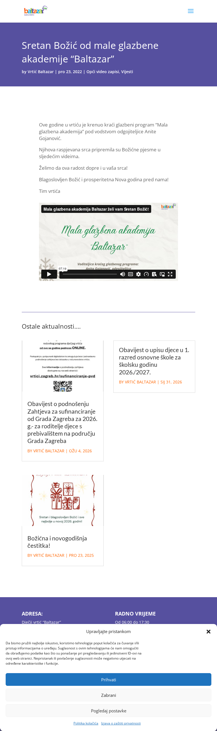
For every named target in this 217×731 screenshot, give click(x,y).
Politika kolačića (85, 723)
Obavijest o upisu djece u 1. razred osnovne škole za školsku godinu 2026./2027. (154, 361)
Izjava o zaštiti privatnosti (121, 723)
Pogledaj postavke (108, 710)
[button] (208, 631)
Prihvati (108, 679)
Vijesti (127, 71)
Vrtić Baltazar (41, 71)
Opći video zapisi (102, 71)
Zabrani (108, 695)
